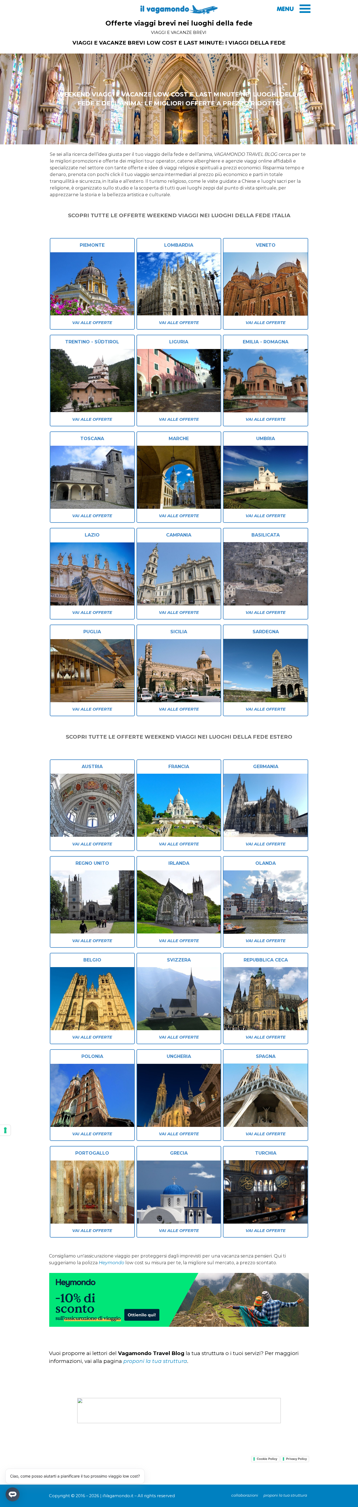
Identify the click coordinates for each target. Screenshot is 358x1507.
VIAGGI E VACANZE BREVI (178, 32)
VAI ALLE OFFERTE (92, 322)
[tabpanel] (179, 43)
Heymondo (111, 1262)
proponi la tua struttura (155, 1361)
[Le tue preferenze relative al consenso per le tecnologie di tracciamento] (5, 1130)
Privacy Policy (296, 1459)
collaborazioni (244, 1495)
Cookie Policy (267, 1459)
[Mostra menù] (305, 8)
